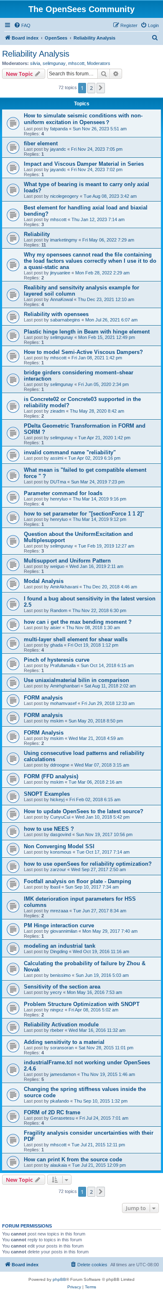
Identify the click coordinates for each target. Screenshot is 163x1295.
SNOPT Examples (47, 794)
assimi (56, 458)
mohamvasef (63, 703)
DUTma (58, 481)
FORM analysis (43, 698)
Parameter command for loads (63, 493)
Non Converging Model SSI (59, 846)
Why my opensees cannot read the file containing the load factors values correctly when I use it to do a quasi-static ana (90, 261)
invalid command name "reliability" (70, 452)
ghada (56, 645)
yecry (56, 992)
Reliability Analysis (35, 53)
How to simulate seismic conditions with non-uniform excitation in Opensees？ (83, 118)
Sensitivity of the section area (62, 987)
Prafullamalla (63, 665)
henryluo (59, 498)
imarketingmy (63, 239)
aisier (55, 627)
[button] (101, 88)
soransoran (62, 1047)
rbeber (57, 1030)
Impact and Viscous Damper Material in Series (84, 164)
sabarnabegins (65, 319)
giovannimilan (63, 931)
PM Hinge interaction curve (59, 925)
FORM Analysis (44, 733)
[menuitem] (22, 25)
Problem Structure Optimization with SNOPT (82, 1004)
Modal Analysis (44, 581)
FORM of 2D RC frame (52, 1112)
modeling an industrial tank (59, 946)
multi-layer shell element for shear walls (75, 639)
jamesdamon (63, 1074)
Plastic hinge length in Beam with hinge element (87, 332)
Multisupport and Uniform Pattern (67, 561)
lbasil (55, 886)
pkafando (59, 1100)
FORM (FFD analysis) (51, 776)
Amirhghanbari (64, 685)
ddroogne (59, 764)
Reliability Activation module (61, 1024)
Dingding (59, 951)
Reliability (37, 234)
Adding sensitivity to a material (64, 1042)
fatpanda (59, 128)
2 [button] (91, 88)
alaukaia (58, 1165)
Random (58, 610)
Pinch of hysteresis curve (56, 660)
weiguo (57, 566)
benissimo (60, 975)
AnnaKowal (61, 299)
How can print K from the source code (73, 1159)
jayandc (58, 149)
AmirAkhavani (64, 586)
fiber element (41, 143)
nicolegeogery (64, 196)
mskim (57, 720)
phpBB (59, 1279)
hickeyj (57, 799)
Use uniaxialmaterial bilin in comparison (76, 680)
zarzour (58, 869)
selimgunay (54, 63)
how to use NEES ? (49, 829)
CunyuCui (60, 816)
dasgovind (60, 834)
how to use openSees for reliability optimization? (88, 864)
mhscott (76, 63)
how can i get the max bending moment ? (78, 622)
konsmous (60, 851)
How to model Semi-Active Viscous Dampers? (83, 352)
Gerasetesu (62, 1118)
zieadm (57, 410)
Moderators (98, 63)
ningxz (57, 1009)
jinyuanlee (60, 272)
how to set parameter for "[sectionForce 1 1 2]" (84, 514)
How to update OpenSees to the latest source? (83, 811)
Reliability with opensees (56, 314)
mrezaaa (59, 910)
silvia (35, 63)
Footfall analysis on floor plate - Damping (77, 881)
